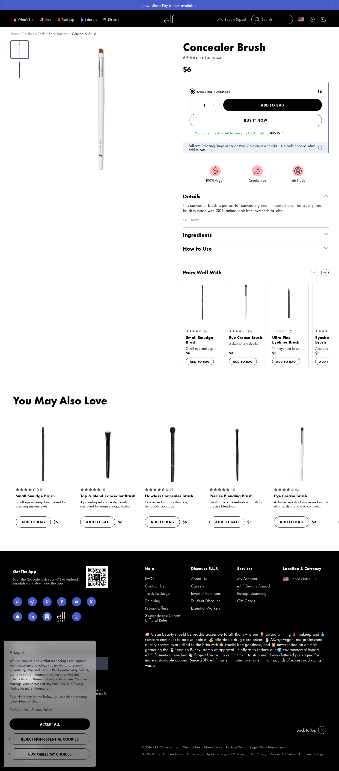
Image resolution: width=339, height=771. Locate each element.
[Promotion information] (320, 147)
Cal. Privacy (259, 754)
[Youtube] (76, 601)
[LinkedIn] (32, 616)
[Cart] (323, 19)
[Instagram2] (76, 616)
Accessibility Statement (285, 754)
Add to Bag (272, 105)
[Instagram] (32, 601)
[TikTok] (17, 601)
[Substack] (47, 616)
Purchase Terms (236, 747)
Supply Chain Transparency (267, 747)
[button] (101, 109)
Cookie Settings (313, 754)
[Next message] (332, 5)
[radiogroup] (256, 117)
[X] (91, 601)
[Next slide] (325, 272)
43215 (275, 133)
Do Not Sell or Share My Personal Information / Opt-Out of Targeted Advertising (194, 754)
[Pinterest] (47, 601)
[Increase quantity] (214, 105)
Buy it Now (255, 120)
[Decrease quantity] (195, 105)
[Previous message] (6, 5)
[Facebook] (61, 601)
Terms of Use (191, 747)
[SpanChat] (17, 616)
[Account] (312, 19)
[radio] (192, 91)
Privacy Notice (213, 747)
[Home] (169, 19)
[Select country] (301, 19)
